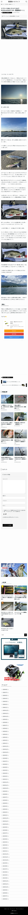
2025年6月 (6, 728)
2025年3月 (6, 737)
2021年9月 (6, 863)
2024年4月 (6, 770)
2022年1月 (6, 851)
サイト (4, 505)
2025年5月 (6, 731)
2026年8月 (6, 689)
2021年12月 (6, 854)
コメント (5, 479)
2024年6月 (6, 764)
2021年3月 (6, 878)
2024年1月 (6, 779)
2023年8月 (6, 794)
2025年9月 (6, 719)
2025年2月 (6, 740)
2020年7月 (6, 896)
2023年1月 (6, 815)
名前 (4, 495)
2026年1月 (6, 707)
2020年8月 (6, 893)
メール (4, 500)
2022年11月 (6, 821)
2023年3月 (6, 809)
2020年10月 (6, 887)
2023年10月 (6, 788)
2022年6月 (6, 836)
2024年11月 (6, 749)
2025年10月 (6, 716)
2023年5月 (6, 803)
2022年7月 (6, 833)
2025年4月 (6, 734)
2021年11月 (6, 857)
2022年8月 (6, 830)
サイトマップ (12, 908)
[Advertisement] (14, 55)
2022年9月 (6, 827)
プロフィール (6, 908)
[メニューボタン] (1, 1)
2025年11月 (6, 713)
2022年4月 (6, 842)
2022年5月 (6, 839)
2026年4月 (6, 698)
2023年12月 (6, 782)
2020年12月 (6, 881)
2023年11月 (6, 785)
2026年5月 (6, 695)
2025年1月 (6, 743)
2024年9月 (6, 755)
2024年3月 (6, 773)
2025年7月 (6, 725)
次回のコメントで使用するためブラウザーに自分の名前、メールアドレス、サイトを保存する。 (14, 511)
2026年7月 (6, 692)
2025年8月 (6, 722)
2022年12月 (6, 818)
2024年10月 (6, 752)
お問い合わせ (14, 910)
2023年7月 (6, 797)
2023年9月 (6, 791)
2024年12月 (6, 746)
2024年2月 (6, 776)
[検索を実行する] (25, 635)
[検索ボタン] (26, 1)
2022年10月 (6, 824)
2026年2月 (6, 704)
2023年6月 (6, 800)
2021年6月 (6, 872)
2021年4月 (6, 875)
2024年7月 (6, 761)
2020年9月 (6, 890)
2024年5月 (6, 767)
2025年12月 (6, 710)
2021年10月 (6, 860)
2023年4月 (6, 806)
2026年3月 (6, 701)
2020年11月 (6, 884)
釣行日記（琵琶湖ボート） (7, 12)
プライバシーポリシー (20, 908)
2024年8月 (6, 758)
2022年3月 (6, 845)
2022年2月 (6, 848)
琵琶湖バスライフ (14, 1)
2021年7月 (6, 869)
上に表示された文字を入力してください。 (11, 517)
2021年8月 (6, 866)
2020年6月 (6, 899)
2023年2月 (6, 812)
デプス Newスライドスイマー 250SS (16, 322)
